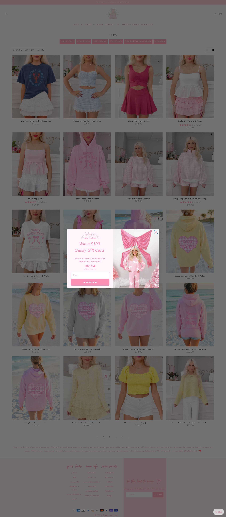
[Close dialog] (156, 232)
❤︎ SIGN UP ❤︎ (90, 282)
